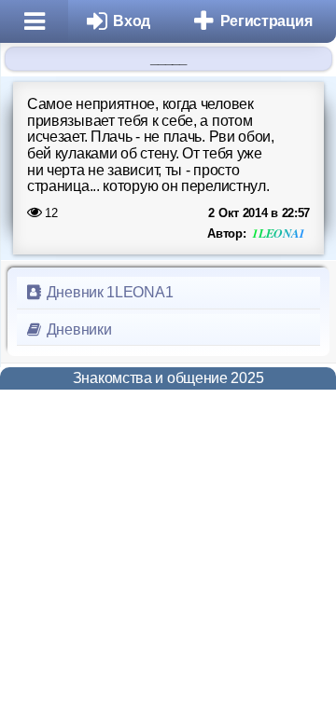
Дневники (77, 329)
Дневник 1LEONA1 (108, 292)
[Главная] (34, 21)
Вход (131, 21)
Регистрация (266, 21)
